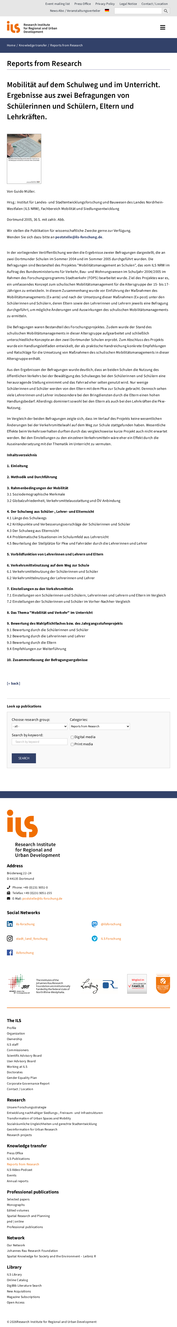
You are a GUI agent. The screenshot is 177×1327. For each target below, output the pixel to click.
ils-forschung (25, 924)
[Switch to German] (107, 11)
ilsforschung (25, 953)
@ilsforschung (111, 924)
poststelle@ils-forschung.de (78, 237)
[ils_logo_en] (32, 22)
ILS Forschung (111, 938)
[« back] (13, 683)
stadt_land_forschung (32, 938)
